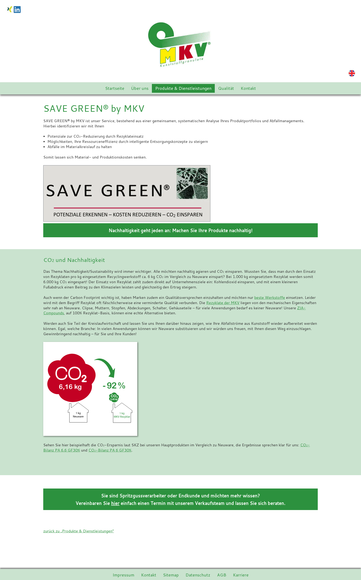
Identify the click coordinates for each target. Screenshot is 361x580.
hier (115, 503)
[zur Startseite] (180, 43)
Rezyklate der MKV (222, 302)
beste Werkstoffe (269, 297)
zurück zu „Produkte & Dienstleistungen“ (78, 531)
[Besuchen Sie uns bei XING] (9, 9)
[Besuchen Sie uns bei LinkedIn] (17, 9)
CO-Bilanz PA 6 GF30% (109, 450)
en (351, 73)
